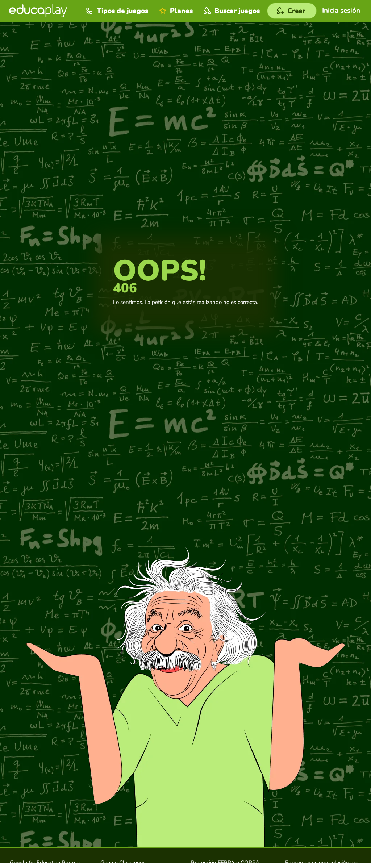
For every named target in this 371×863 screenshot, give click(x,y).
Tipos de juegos (122, 11)
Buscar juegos (237, 11)
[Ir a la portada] (38, 10)
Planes (181, 11)
